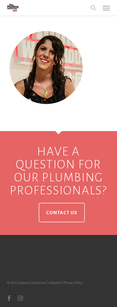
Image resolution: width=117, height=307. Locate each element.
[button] (106, 8)
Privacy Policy (73, 283)
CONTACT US (61, 212)
